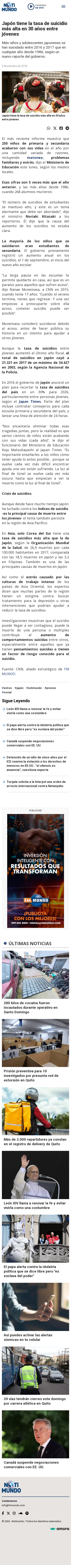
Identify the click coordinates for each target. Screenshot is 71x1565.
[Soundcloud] (20, 1513)
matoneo (35, 157)
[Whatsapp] (48, 128)
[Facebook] (61, 128)
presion (51, 688)
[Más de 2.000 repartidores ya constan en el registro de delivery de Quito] (35, 1111)
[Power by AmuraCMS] (59, 1529)
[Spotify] (27, 1513)
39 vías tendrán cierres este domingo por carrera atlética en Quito (35, 1401)
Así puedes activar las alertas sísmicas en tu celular (28, 1337)
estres (8, 688)
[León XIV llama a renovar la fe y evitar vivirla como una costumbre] (35, 1175)
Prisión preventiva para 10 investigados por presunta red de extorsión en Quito (31, 1075)
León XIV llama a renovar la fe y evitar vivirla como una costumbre (34, 711)
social (8, 692)
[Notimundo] (9, 6)
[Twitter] (55, 128)
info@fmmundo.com (13, 1505)
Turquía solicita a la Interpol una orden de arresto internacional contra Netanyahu (36, 784)
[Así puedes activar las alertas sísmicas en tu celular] (35, 1307)
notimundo (35, 688)
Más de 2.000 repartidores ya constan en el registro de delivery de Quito (35, 1141)
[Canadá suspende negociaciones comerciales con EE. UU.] (35, 1434)
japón (19, 688)
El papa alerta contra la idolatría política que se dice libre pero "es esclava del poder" (38, 727)
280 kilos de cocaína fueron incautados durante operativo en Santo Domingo (31, 1007)
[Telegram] (67, 128)
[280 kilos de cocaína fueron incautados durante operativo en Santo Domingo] (35, 975)
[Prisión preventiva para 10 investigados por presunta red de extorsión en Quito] (35, 1043)
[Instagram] (14, 1513)
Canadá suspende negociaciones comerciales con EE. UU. (30, 743)
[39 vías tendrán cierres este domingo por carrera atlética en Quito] (35, 1371)
